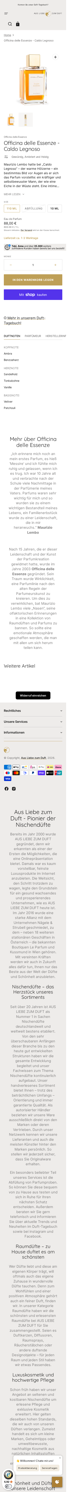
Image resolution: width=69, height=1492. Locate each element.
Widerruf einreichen (33, 695)
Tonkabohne (11, 380)
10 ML (56, 209)
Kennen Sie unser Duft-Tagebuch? (33, 4)
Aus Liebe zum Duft (33, 757)
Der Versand (26, 230)
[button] (6, 13)
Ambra (8, 353)
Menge (7, 256)
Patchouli (9, 408)
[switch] (8, 1486)
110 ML (13, 209)
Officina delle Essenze (15, 136)
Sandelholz (11, 374)
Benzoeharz (11, 359)
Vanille (8, 387)
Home (7, 35)
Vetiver (8, 401)
